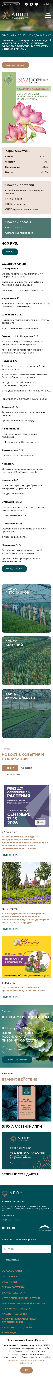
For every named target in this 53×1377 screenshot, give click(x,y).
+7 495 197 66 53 (9, 1215)
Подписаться (12, 1260)
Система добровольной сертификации (19, 1320)
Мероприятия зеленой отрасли (23, 1303)
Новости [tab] (10, 768)
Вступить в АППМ (11, 4)
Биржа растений (13, 1287)
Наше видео (10, 1333)
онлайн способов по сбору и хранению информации (29, 1360)
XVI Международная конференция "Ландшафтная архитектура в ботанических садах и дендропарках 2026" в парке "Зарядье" (25, 918)
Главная (8, 35)
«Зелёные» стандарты (17, 1327)
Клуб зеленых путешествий (21, 1298)
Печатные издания (31, 35)
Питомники (9, 1277)
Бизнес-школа (12, 1293)
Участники (9, 1282)
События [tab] (26, 768)
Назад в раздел (14, 569)
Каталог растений (14, 1314)
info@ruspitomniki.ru (11, 1220)
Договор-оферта (15, 65)
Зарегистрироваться (17, 1059)
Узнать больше (14, 1049)
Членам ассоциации (16, 1309)
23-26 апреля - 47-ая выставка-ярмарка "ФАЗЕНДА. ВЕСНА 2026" (23, 989)
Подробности (10, 855)
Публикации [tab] (12, 774)
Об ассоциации (13, 1271)
